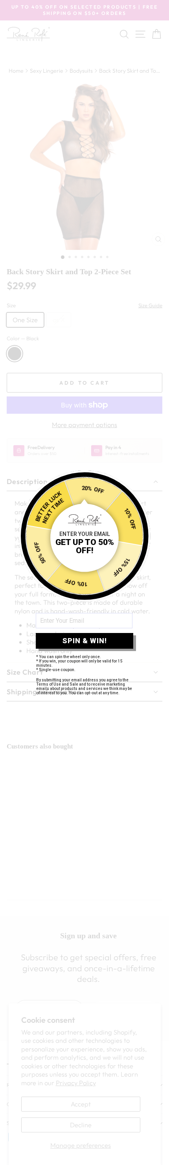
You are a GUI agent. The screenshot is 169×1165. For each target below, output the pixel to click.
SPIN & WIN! (84, 641)
